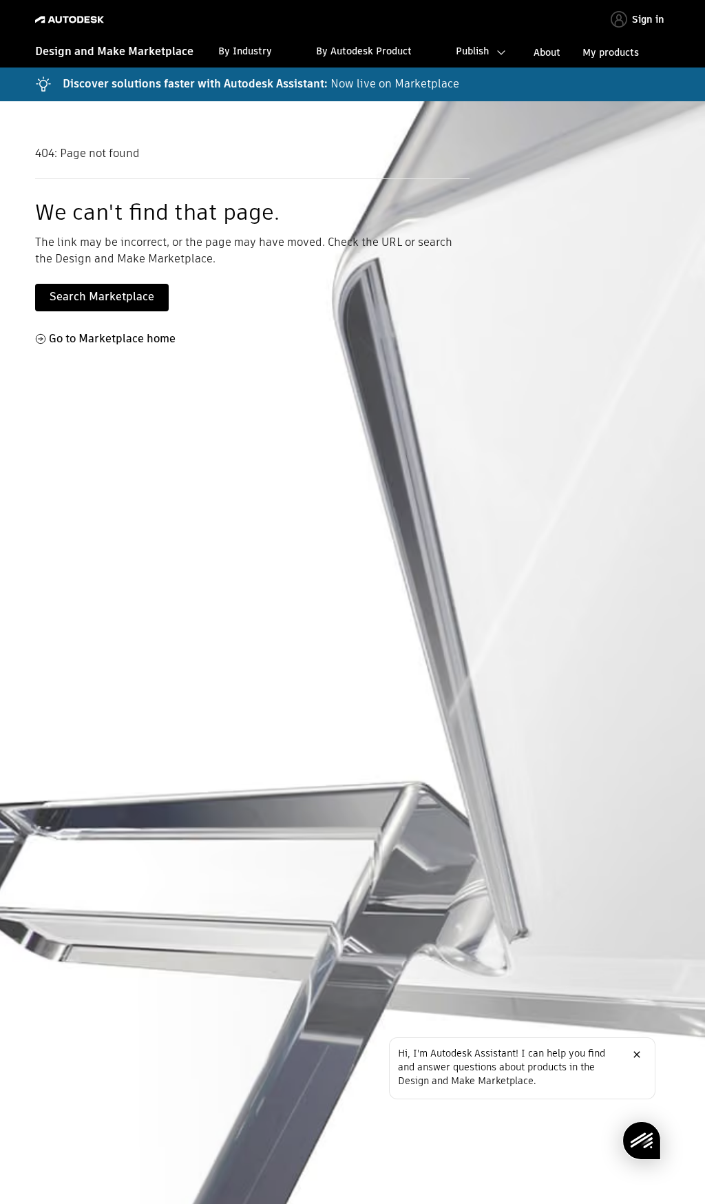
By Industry (245, 51)
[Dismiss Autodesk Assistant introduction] (637, 1055)
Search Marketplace (102, 296)
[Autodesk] (71, 19)
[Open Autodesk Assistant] (641, 1140)
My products (610, 52)
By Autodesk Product (364, 51)
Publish (472, 51)
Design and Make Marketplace (114, 51)
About (547, 52)
